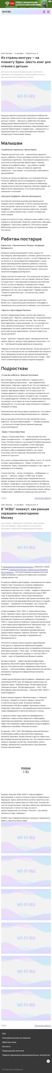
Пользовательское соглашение (16, 1038)
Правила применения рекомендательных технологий (26, 1055)
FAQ (4, 1033)
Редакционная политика (13, 1050)
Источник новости (43, 498)
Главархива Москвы (18, 569)
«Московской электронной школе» (18, 566)
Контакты (6, 1046)
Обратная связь (9, 1042)
